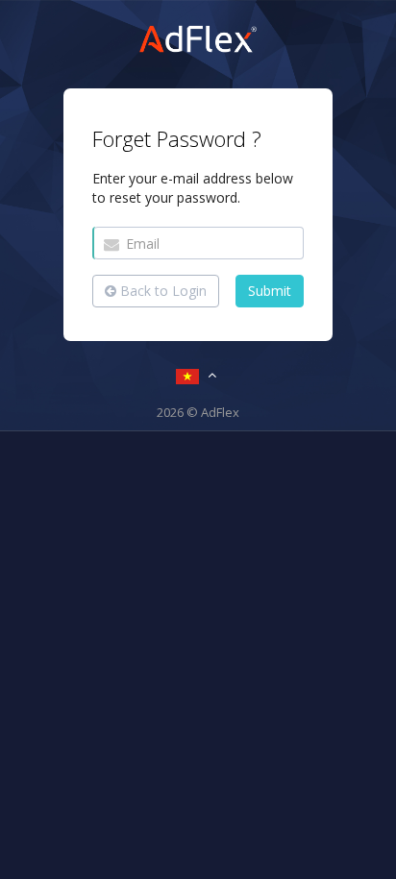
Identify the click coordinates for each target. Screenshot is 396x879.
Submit (269, 290)
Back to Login (161, 290)
